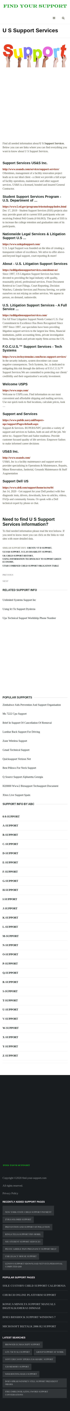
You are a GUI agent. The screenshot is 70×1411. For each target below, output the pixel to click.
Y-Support (10, 1046)
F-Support (10, 871)
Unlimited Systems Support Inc (19, 599)
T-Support (10, 1000)
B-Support (10, 834)
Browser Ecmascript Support (22, 1344)
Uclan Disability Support (36, 552)
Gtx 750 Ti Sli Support (17, 1352)
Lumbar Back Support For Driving (21, 731)
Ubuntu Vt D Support (39, 548)
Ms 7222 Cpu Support (15, 713)
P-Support (10, 963)
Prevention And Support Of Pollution (27, 1227)
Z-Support (10, 1055)
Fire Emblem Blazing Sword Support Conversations (26, 1393)
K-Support (10, 917)
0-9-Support (11, 816)
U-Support (10, 1009)
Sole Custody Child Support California (34, 1285)
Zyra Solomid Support (18, 1219)
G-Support (10, 880)
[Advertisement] (35, 106)
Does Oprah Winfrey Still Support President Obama (31, 1383)
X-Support (10, 1037)
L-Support (10, 926)
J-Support (10, 908)
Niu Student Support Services (22, 1242)
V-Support (10, 1018)
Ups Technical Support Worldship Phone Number (29, 618)
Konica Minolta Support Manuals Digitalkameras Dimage (29, 1306)
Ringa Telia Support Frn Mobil (23, 1234)
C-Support (10, 844)
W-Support (11, 1028)
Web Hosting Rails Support (21, 1374)
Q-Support (10, 972)
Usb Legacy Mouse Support (21, 1256)
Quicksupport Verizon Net (17, 759)
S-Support (10, 991)
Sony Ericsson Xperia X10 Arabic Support (29, 1359)
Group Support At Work (50, 1352)
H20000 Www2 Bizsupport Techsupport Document (30, 785)
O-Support (10, 954)
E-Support (10, 862)
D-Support (10, 853)
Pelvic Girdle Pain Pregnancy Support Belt (30, 1249)
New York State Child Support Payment (28, 1212)
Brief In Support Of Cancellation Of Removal (27, 722)
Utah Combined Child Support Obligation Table (31, 566)
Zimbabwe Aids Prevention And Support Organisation (32, 704)
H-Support (10, 890)
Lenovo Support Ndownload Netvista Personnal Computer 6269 (34, 1265)
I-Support (10, 899)
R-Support (10, 982)
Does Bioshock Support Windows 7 (29, 1317)
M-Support (11, 936)
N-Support (10, 945)
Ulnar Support (11, 552)
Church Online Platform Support (29, 1294)
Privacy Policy (10, 1193)
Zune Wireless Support (15, 740)
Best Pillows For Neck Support (19, 767)
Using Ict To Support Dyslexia (19, 609)
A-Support (10, 825)
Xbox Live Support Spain (16, 795)
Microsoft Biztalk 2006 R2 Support (29, 1326)
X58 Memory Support (17, 1367)
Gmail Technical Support (16, 749)
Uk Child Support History (18, 556)
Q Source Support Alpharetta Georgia (23, 776)
